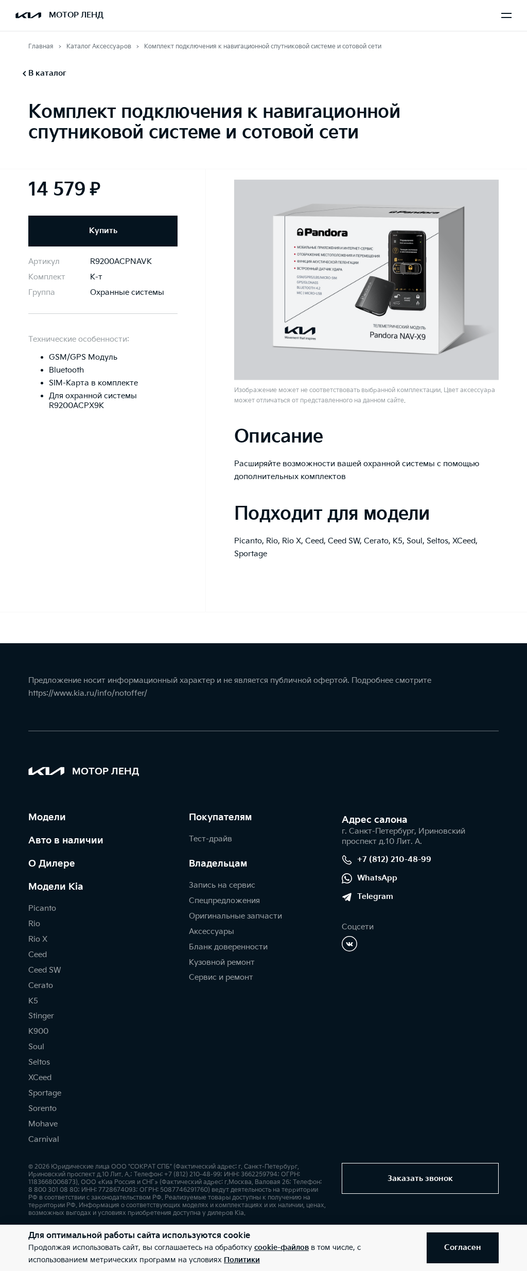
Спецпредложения (224, 901)
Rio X (37, 939)
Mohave (43, 1124)
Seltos (39, 1062)
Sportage (44, 1093)
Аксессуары (211, 932)
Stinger (41, 1016)
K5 (33, 1001)
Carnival (43, 1139)
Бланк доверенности (228, 947)
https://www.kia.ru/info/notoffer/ (87, 693)
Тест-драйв (210, 839)
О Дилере (51, 863)
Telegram (375, 897)
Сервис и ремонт (221, 977)
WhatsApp (377, 878)
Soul (36, 1047)
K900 (38, 1031)
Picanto (42, 908)
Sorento (42, 1109)
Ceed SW (44, 970)
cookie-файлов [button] (281, 1247)
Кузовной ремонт (222, 962)
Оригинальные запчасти (235, 916)
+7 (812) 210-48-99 (394, 859)
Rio (34, 924)
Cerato (40, 986)
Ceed (37, 955)
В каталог (47, 73)
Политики (242, 1260)
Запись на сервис (222, 885)
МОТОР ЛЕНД (76, 15)
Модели (47, 817)
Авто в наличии (65, 840)
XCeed (39, 1078)
